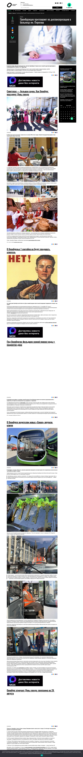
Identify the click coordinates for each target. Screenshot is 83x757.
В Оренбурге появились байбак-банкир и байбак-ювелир (67, 87)
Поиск (57, 7)
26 (65, 118)
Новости (14, 13)
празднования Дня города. (34, 240)
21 (69, 116)
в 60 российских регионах (50, 322)
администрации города (18, 242)
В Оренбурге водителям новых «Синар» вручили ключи (30, 423)
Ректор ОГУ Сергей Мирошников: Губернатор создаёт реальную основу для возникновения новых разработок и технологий (67, 96)
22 (71, 116)
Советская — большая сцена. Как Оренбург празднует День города (28, 92)
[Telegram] (12, 32)
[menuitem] (9, 11)
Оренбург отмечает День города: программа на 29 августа (30, 692)
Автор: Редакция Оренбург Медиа (12, 41)
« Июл (61, 105)
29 (71, 118)
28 (69, 118)
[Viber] (56, 75)
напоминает (13, 313)
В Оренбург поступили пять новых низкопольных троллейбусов (66, 100)
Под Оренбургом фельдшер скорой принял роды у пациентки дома (31, 343)
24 (61, 118)
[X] (55, 75)
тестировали (21, 667)
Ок (41, 755)
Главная (10, 13)
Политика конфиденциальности (58, 753)
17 (61, 116)
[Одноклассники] (12, 30)
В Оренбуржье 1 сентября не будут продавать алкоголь (28, 250)
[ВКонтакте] (12, 28)
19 (65, 116)
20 (67, 116)
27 (67, 118)
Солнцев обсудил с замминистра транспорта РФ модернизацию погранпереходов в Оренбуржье (66, 90)
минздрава (22, 402)
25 (63, 118)
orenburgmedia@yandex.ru (28, 5)
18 (63, 116)
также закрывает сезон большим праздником (35, 747)
